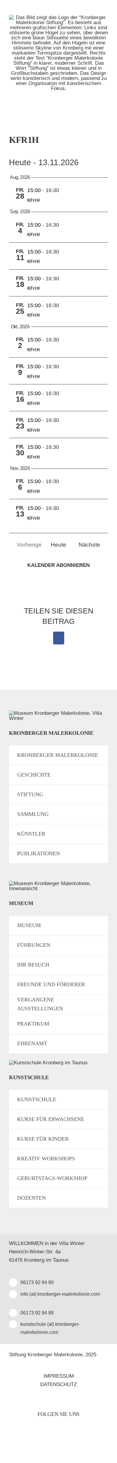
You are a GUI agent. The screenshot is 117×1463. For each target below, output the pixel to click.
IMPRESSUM (59, 1376)
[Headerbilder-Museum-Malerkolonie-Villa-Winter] (58, 713)
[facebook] (52, 1439)
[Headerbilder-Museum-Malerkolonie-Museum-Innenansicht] (58, 883)
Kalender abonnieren (58, 565)
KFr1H (33, 200)
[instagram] (65, 1439)
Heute (58, 545)
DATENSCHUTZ (58, 1384)
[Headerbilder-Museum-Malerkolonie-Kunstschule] (48, 1062)
